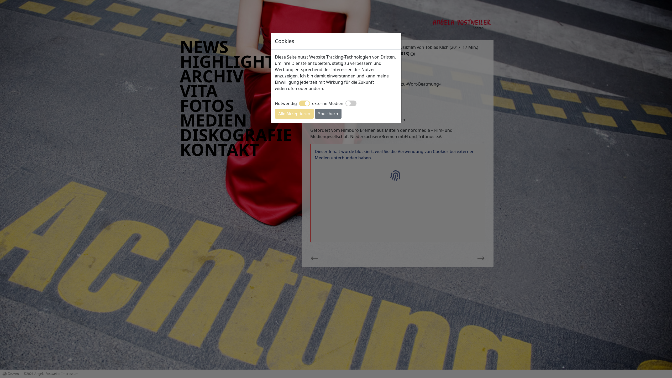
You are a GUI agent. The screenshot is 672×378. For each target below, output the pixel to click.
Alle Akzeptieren (294, 114)
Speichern (328, 114)
